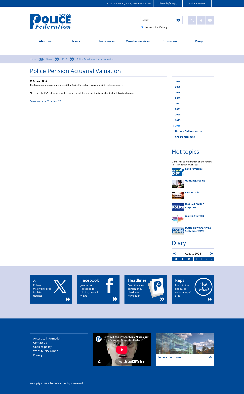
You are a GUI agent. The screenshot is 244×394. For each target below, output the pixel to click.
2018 (64, 59)
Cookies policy (42, 347)
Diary (199, 41)
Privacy (37, 355)
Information (168, 41)
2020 (177, 114)
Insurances (107, 41)
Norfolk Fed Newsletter (188, 131)
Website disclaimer (45, 351)
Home (33, 59)
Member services (138, 41)
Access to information (47, 338)
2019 (177, 120)
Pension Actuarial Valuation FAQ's (46, 101)
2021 (177, 109)
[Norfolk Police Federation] (55, 23)
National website (197, 3)
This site (148, 27)
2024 (177, 92)
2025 (177, 86)
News (76, 41)
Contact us (40, 342)
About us (45, 41)
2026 (177, 81)
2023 (177, 98)
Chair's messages (185, 136)
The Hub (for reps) (168, 3)
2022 (177, 103)
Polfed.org (162, 27)
